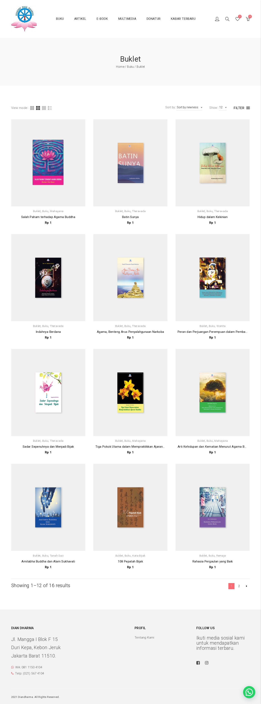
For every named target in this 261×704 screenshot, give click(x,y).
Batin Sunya (130, 217)
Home (120, 66)
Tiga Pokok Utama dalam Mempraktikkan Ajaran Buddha (130, 446)
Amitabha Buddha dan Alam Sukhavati (48, 561)
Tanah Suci (57, 555)
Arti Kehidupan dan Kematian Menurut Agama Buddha (213, 446)
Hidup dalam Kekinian (213, 217)
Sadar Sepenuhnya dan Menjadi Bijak (48, 446)
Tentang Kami (144, 637)
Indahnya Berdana (48, 332)
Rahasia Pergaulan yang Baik (212, 561)
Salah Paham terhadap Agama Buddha (48, 217)
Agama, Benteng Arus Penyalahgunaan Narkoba (130, 332)
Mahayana (56, 211)
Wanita (221, 326)
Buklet (37, 211)
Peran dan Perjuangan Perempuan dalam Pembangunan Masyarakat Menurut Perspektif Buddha (213, 332)
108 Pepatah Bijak (130, 561)
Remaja (221, 555)
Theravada (139, 211)
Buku (130, 66)
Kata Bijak (138, 555)
